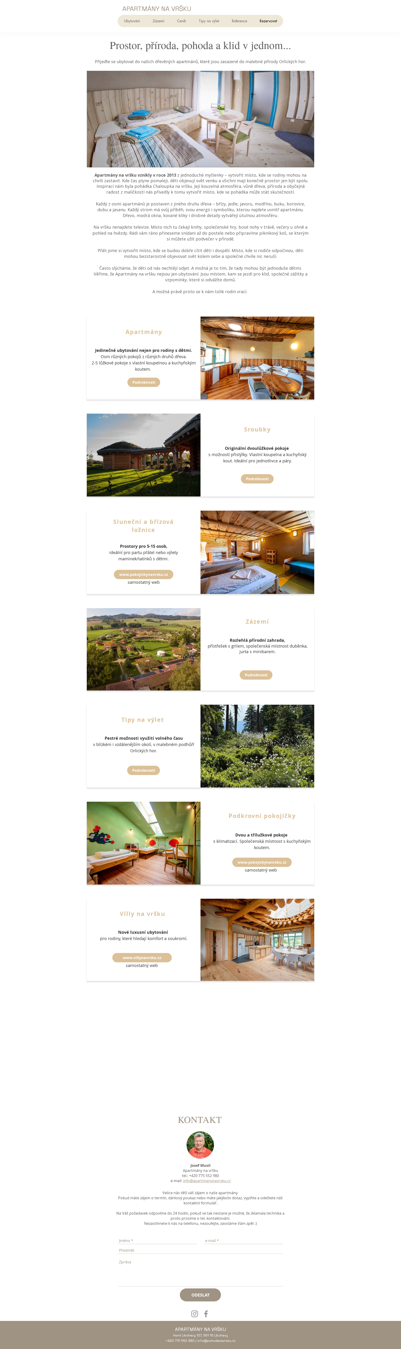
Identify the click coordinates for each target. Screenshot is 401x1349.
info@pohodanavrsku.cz (216, 1341)
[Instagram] (194, 1313)
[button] (132, 21)
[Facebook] (205, 1313)
